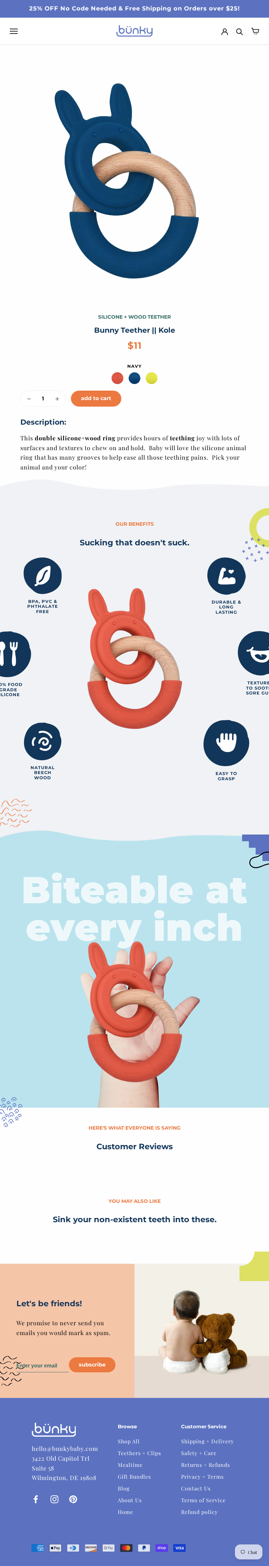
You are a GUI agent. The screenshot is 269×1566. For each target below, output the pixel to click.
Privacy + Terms (202, 1476)
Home (125, 1511)
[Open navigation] (14, 31)
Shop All (129, 1441)
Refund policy (199, 1511)
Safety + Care (199, 1453)
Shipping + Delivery (207, 1441)
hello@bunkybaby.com (65, 1448)
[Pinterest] (73, 1498)
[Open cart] (255, 31)
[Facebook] (36, 1498)
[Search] (239, 31)
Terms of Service (203, 1500)
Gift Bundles (134, 1476)
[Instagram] (54, 1498)
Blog (124, 1488)
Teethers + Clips (139, 1453)
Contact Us (196, 1488)
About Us (130, 1500)
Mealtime (130, 1464)
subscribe (92, 1365)
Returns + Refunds (205, 1464)
